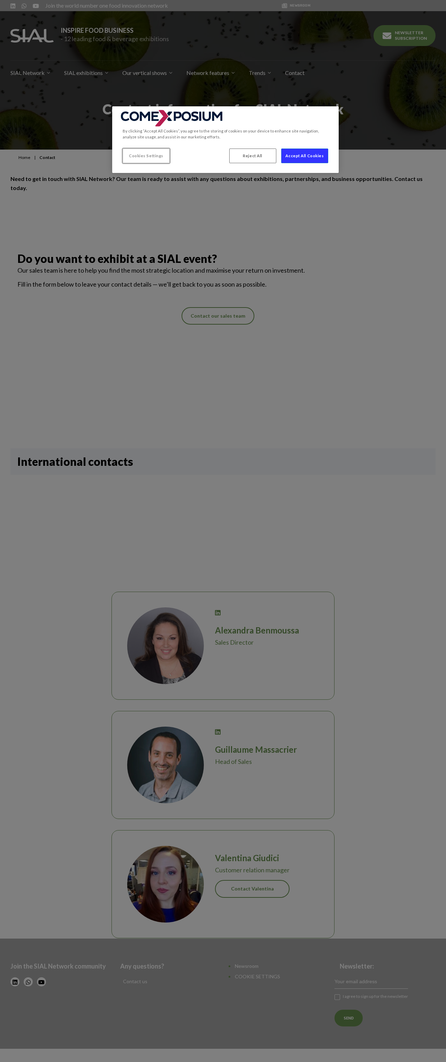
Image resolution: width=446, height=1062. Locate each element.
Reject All (252, 155)
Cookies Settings (146, 155)
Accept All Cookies (304, 155)
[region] (225, 139)
